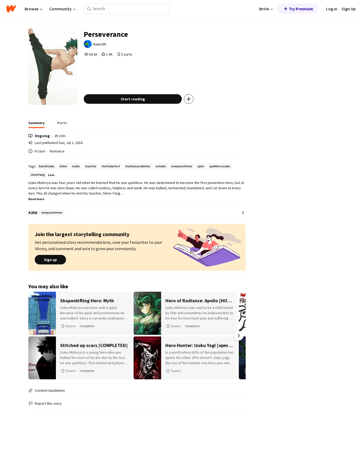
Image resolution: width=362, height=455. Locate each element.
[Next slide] (239, 335)
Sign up (50, 259)
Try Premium (301, 8)
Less (51, 175)
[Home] (11, 8)
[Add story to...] (188, 99)
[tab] (36, 124)
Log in (331, 8)
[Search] (89, 9)
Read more (36, 199)
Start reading (133, 99)
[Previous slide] (35, 335)
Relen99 (99, 44)
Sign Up (349, 8)
